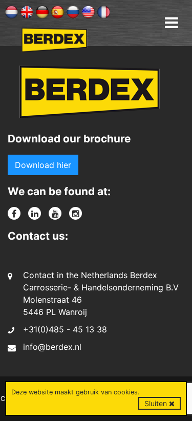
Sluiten (156, 403)
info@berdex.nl (52, 347)
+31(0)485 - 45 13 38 (65, 329)
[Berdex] (90, 95)
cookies (126, 392)
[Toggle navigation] (171, 23)
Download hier (43, 165)
